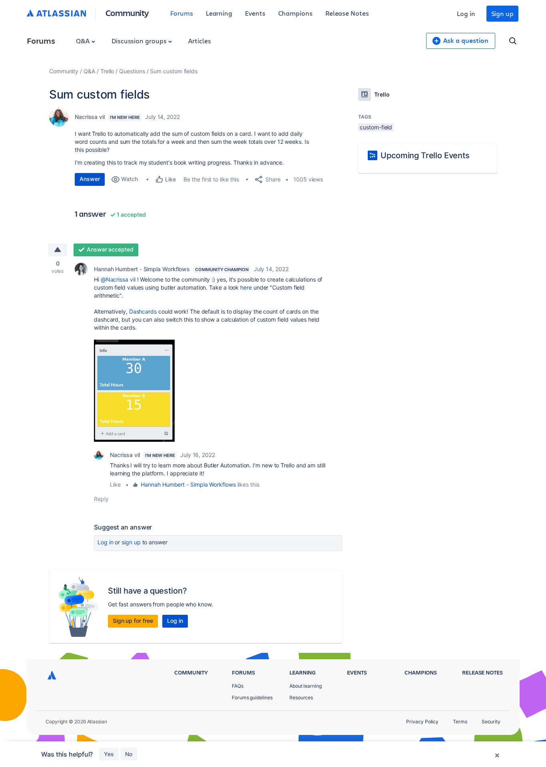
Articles (199, 40)
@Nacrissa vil (118, 279)
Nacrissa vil (90, 116)
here (246, 287)
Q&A (83, 40)
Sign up (502, 13)
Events (255, 13)
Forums (181, 13)
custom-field (376, 127)
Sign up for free (133, 620)
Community (127, 12)
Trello (107, 71)
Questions (132, 71)
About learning (305, 686)
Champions (295, 13)
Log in (466, 13)
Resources (301, 698)
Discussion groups (140, 40)
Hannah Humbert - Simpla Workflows (142, 269)
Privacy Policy (422, 722)
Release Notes (347, 13)
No (128, 754)
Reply (101, 498)
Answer (90, 178)
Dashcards (143, 311)
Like (115, 484)
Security (491, 722)
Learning (219, 13)
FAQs (237, 686)
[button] (134, 391)
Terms (460, 722)
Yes (109, 754)
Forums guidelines (252, 698)
